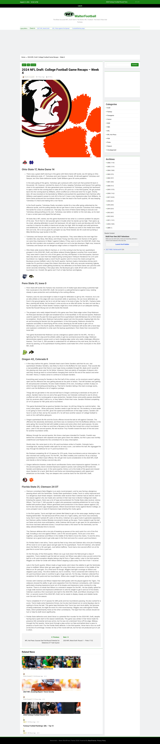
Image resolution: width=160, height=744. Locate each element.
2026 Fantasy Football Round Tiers (36, 715)
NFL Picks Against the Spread (60, 28)
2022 (108, 178)
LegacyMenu (23, 28)
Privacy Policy (101, 740)
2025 (108, 166)
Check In (32, 28)
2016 (108, 201)
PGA (108, 138)
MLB (108, 123)
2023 (108, 174)
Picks (109, 142)
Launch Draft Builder (122, 244)
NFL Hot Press (111, 134)
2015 (108, 205)
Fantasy (109, 112)
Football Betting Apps (78, 28)
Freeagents (110, 115)
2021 (108, 182)
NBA (108, 127)
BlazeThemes (92, 740)
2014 (108, 209)
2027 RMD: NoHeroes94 (114, 249)
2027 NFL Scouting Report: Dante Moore (38, 669)
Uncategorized (111, 150)
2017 (108, 197)
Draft (24, 65)
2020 (108, 186)
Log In (80, 6)
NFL (28, 65)
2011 (108, 220)
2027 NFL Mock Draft (43, 28)
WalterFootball (85, 16)
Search (135, 65)
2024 (108, 170)
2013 (108, 212)
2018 (108, 193)
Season (33, 65)
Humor (109, 119)
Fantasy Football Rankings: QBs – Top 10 (38, 726)
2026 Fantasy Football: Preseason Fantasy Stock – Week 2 (109, 2)
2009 (108, 228)
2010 (108, 224)
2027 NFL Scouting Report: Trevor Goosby (38, 692)
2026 (108, 163)
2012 (108, 216)
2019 (108, 189)
